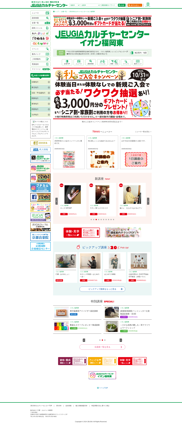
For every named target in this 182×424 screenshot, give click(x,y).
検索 (122, 5)
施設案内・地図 (141, 53)
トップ (57, 11)
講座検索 (91, 64)
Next (148, 201)
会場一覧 (64, 11)
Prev (56, 201)
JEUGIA (58, 406)
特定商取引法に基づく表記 (100, 406)
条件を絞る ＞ (136, 5)
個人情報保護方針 (81, 406)
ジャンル (102, 64)
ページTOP (103, 388)
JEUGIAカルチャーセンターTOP (41, 406)
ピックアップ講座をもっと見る (102, 289)
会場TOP (67, 64)
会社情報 (68, 406)
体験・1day (114, 64)
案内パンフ (138, 64)
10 (113, 219)
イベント (126, 64)
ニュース (79, 64)
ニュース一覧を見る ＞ (143, 132)
